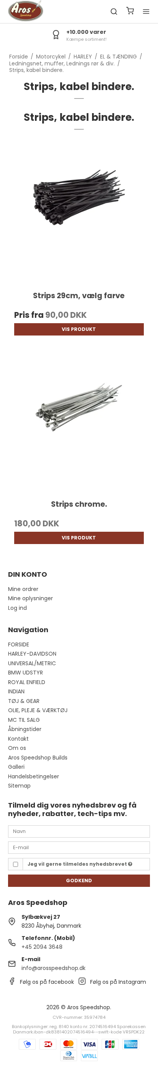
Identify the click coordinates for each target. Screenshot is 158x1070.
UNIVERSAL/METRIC (32, 663)
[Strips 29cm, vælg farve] (79, 213)
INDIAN (16, 691)
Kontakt (18, 739)
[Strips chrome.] (79, 421)
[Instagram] (82, 983)
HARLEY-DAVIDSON (32, 654)
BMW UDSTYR (25, 672)
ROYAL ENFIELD (26, 682)
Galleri (16, 767)
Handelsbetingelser (33, 776)
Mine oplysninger (30, 598)
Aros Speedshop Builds (37, 757)
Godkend (79, 880)
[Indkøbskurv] (130, 12)
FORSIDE (18, 644)
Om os (17, 748)
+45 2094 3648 (42, 947)
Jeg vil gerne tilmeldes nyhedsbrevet (78, 864)
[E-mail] (79, 847)
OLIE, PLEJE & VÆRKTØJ (37, 710)
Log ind (17, 608)
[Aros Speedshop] (25, 11)
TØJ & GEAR (24, 701)
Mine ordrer (23, 589)
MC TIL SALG (24, 720)
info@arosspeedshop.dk (53, 968)
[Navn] (79, 831)
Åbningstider (24, 729)
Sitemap (19, 786)
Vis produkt (79, 329)
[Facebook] (12, 983)
